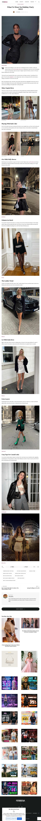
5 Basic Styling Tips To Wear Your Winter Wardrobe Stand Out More (11, 645)
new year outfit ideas (7, 575)
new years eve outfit (19, 575)
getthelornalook (23, 120)
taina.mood (3, 451)
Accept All (19, 818)
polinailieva (3, 216)
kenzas (3, 277)
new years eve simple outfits (8, 578)
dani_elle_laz (4, 156)
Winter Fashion (20, 4)
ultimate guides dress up (17, 69)
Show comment (19, 609)
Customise (8, 818)
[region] (14, 814)
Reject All (14, 818)
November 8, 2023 (30, 629)
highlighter (12, 76)
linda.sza (3, 336)
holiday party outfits (7, 573)
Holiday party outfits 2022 (20, 573)
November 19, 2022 (11, 643)
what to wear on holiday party (9, 580)
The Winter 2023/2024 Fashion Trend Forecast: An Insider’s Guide (30, 631)
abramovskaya (4, 65)
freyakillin (22, 156)
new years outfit (21, 578)
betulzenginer (4, 120)
